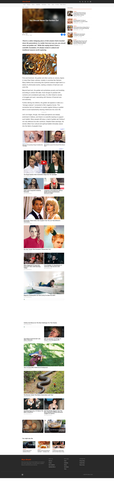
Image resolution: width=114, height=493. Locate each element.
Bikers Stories (63, 4)
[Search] (82, 1)
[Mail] (22, 475)
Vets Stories (44, 4)
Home (23, 7)
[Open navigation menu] (90, 1)
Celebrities (38, 4)
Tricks (49, 4)
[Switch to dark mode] (80, 1)
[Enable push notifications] (85, 1)
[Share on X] (62, 35)
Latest (24, 4)
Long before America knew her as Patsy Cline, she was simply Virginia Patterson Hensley (79, 13)
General (28, 4)
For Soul (57, 4)
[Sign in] (88, 1)
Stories (33, 4)
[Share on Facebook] (64, 35)
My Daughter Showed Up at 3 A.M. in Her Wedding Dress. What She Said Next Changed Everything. (80, 42)
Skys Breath (26, 1)
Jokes (53, 4)
